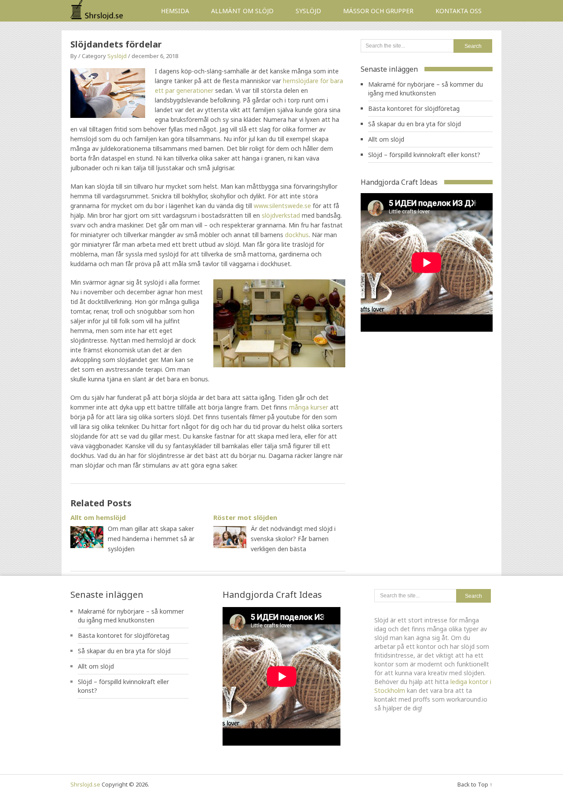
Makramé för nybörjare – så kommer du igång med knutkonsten (425, 88)
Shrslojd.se (85, 784)
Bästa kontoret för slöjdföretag (414, 108)
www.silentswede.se (282, 205)
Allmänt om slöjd (242, 11)
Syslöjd (308, 11)
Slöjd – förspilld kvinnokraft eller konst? (424, 154)
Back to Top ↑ (475, 784)
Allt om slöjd (386, 139)
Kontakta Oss (458, 11)
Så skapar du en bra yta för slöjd (414, 124)
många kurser (308, 407)
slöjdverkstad (281, 215)
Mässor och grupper (378, 11)
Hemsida (175, 11)
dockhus (297, 235)
